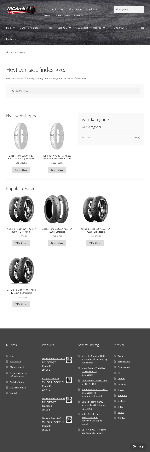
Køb (50, 27)
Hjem (46, 9)
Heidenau (122, 384)
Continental (124, 367)
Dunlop (121, 378)
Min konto (48, 15)
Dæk (8, 27)
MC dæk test (82, 27)
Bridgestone (124, 361)
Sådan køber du (75, 9)
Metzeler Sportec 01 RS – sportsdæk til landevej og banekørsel (94, 359)
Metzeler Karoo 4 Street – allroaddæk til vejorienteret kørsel (95, 392)
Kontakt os (78, 15)
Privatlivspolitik (63, 15)
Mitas (120, 406)
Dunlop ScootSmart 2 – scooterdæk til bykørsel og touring (94, 405)
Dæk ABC (62, 27)
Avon (120, 355)
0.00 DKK (121, 27)
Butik (54, 9)
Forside (13, 52)
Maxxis (121, 389)
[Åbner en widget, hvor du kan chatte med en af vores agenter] (138, 447)
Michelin (122, 401)
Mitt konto (15, 361)
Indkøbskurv (91, 9)
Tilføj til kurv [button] (21, 170)
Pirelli (121, 412)
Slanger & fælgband (30, 27)
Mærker (97, 27)
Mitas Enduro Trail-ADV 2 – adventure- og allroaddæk (94, 371)
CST (120, 372)
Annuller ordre (17, 381)
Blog (63, 9)
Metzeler (122, 395)
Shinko (121, 418)
